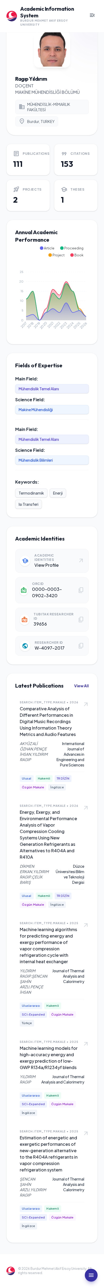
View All (81, 685)
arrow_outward (86, 704)
